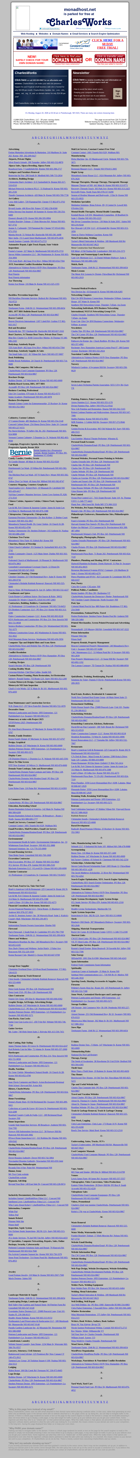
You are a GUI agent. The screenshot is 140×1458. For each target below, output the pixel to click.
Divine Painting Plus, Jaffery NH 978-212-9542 (92, 406)
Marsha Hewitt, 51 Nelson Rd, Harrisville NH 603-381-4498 (34, 235)
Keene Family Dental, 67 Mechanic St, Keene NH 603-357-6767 (36, 739)
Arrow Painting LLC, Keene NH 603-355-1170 (92, 402)
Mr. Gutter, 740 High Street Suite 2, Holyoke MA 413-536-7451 (36, 1032)
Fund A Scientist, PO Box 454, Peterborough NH (92, 521)
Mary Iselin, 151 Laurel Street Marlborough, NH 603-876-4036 (35, 238)
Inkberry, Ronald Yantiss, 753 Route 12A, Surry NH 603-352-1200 (37, 679)
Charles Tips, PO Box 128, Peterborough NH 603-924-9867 (97, 331)
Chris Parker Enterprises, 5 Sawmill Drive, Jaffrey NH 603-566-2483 (101, 1308)
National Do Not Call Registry (84, 1055)
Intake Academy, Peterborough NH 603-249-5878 (30, 397)
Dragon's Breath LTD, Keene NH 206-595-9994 (29, 218)
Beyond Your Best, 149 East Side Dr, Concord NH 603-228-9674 (36, 1184)
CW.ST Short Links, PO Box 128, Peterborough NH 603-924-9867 (100, 938)
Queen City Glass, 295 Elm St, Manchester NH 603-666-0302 (35, 999)
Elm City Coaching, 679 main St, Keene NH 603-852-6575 (34, 393)
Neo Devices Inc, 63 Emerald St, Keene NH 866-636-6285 (96, 292)
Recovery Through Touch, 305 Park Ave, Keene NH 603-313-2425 (100, 188)
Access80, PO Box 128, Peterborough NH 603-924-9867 (33, 387)
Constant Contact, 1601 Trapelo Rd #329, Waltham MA (32, 825)
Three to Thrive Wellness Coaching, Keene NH (91, 235)
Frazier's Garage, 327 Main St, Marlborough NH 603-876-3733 (35, 251)
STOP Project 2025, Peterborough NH (25, 722)
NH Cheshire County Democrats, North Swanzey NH (94, 600)
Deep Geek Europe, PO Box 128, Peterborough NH (31, 989)
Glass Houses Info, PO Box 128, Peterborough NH (93, 491)
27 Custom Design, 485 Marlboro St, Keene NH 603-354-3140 (35, 421)
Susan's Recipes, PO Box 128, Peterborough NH (29, 665)
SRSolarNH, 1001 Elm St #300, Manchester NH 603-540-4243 (98, 958)
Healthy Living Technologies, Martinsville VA (91, 909)
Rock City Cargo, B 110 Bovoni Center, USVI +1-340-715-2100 (99, 932)
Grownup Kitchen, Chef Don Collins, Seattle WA (29, 672)
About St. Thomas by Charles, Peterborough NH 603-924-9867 (98, 1101)
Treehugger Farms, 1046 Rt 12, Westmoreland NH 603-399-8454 (36, 308)
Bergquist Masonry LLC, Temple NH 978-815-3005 (94, 169)
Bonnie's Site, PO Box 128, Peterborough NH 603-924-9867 (97, 511)
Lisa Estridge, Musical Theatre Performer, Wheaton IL (94, 438)
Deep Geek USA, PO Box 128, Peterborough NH (30, 992)
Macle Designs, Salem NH (20, 1278)
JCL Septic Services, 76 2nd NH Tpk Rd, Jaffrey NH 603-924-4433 (38, 1238)
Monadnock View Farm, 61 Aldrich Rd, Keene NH (30, 540)
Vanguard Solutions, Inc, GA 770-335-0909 (27, 848)
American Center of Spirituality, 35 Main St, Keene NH (95, 971)
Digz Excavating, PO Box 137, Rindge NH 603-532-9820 (33, 862)
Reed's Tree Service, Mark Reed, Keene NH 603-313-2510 (96, 1130)
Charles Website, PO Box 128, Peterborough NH (92, 471)
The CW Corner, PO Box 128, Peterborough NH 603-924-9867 (99, 334)
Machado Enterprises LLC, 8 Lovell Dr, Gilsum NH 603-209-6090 (37, 868)
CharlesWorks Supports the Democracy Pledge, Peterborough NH (99, 596)
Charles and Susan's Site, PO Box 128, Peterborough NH (96, 481)
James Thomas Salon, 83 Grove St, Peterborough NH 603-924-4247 (38, 1046)
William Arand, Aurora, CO (83, 1337)
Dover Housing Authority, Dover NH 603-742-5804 (31, 1158)
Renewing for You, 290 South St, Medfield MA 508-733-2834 (35, 175)
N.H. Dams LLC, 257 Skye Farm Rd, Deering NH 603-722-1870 (36, 706)
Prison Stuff (13, 1225)
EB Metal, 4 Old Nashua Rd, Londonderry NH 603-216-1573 (98, 251)
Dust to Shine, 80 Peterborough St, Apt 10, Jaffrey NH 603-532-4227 (38, 590)
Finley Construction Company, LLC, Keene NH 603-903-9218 (35, 616)
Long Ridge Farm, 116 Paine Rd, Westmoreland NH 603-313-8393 (37, 788)
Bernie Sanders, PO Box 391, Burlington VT (90, 593)
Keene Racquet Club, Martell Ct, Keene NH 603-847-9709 (34, 955)
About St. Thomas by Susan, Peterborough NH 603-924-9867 (98, 1104)
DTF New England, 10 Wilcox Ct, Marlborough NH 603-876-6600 (37, 765)
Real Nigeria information (19, 277)
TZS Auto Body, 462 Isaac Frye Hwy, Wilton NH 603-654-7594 (36, 261)
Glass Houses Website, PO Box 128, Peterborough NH (95, 488)
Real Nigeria (13, 274)
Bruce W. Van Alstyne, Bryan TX (85, 1324)
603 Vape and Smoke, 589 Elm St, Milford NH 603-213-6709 (98, 1172)
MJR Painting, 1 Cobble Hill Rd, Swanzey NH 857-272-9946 (98, 422)
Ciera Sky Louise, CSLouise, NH (85, 586)
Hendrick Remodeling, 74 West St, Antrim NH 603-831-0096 (98, 737)
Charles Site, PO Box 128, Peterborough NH (90, 465)
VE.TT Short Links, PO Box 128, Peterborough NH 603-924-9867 (100, 942)
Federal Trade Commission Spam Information (91, 965)
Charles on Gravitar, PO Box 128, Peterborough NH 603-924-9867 (100, 478)
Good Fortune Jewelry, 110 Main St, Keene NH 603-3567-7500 (36, 1275)
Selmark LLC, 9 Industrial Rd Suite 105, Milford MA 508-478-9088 (100, 846)
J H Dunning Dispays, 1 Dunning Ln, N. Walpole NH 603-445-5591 (38, 759)
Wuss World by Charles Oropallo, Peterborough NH (93, 1341)
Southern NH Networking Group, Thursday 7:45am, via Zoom (98, 305)
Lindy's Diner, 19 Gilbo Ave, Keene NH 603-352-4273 (32, 902)
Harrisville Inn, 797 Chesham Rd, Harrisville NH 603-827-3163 (36, 331)
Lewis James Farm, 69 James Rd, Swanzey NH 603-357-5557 (98, 1178)
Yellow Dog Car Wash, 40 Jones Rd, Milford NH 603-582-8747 (36, 481)
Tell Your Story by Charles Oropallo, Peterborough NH (95, 1334)
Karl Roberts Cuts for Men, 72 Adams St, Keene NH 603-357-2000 (37, 1049)
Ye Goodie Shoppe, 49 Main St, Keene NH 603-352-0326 (33, 461)
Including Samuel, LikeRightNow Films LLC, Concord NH (34, 1198)
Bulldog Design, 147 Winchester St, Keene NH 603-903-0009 (35, 380)
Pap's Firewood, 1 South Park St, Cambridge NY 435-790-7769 (36, 932)
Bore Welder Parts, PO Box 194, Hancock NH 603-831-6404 (98, 1288)
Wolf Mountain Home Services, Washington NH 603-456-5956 (35, 639)
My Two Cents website (18, 1174)
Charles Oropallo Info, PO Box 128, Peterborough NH (95, 461)
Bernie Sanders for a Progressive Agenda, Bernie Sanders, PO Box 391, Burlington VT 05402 (50, 452)
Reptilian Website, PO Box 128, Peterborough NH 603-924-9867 (99, 1107)
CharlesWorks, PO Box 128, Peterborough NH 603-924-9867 (35, 802)
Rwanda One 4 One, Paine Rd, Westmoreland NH (30, 1168)
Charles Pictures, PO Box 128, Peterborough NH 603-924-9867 (99, 547)
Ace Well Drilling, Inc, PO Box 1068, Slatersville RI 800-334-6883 (100, 1305)
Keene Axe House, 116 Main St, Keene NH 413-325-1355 (33, 284)
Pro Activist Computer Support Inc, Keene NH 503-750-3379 (35, 1254)
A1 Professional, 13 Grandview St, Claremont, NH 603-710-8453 (36, 606)
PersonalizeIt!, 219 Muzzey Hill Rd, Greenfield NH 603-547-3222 (100, 629)
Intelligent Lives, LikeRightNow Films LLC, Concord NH (33, 1201)
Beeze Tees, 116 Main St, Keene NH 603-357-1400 (93, 853)
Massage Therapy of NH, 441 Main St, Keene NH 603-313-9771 (99, 185)
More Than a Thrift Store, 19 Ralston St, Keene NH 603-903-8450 (100, 1071)
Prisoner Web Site (16, 1221)
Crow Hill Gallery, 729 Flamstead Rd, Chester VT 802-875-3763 (36, 202)
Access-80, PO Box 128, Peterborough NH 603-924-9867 (33, 315)
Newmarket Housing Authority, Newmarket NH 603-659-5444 (35, 1161)
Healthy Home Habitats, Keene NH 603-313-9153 (30, 1318)
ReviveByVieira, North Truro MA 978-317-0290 (92, 192)
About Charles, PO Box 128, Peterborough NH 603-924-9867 (98, 1097)
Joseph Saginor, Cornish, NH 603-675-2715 (27, 241)
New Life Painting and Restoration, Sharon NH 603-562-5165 (98, 409)
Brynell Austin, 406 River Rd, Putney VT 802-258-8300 (32, 208)
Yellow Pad (13, 1215)
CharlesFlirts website (17, 1177)
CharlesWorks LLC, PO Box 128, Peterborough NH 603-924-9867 (37, 1009)
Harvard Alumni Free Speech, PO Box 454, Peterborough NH (98, 524)
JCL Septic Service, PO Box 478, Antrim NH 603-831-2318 (97, 902)
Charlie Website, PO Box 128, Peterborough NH (92, 475)
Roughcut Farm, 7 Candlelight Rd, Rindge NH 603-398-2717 (35, 169)
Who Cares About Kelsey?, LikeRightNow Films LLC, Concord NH (38, 1205)
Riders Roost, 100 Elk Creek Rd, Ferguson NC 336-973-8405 (35, 1370)
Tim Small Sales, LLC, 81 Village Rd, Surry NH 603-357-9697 (35, 354)
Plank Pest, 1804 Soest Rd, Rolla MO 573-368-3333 (94, 504)
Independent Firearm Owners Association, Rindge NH (32, 925)
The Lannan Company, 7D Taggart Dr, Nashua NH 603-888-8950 (100, 665)
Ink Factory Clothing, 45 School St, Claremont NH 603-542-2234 (99, 859)
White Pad (13, 1211)
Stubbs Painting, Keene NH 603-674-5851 (89, 419)
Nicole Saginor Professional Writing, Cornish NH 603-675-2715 (99, 1328)
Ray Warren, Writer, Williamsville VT (87, 1331)
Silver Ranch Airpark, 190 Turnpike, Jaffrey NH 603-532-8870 (35, 162)
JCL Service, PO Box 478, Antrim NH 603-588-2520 (31, 865)
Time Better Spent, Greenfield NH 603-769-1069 (29, 855)
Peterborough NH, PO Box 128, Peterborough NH (93, 484)
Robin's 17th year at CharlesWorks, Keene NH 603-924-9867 (98, 1211)
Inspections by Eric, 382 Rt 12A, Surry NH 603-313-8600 (96, 915)
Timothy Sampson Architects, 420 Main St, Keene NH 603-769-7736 (38, 195)
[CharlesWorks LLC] (23, 29)
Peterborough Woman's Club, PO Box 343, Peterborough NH (98, 534)
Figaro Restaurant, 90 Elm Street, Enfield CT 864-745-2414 (97, 763)
